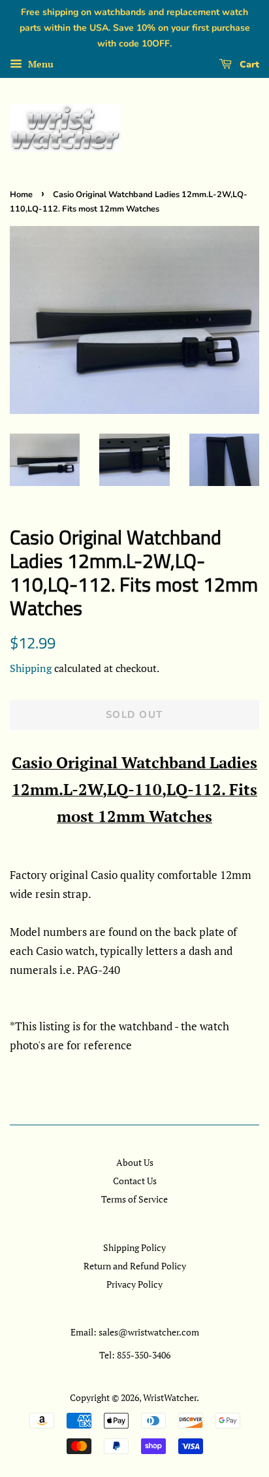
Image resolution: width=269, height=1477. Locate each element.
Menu (39, 64)
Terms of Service (134, 1199)
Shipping (31, 668)
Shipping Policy (134, 1247)
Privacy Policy (134, 1284)
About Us (134, 1162)
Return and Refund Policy (135, 1266)
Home (21, 194)
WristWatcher (170, 1397)
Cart (248, 64)
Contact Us (135, 1180)
